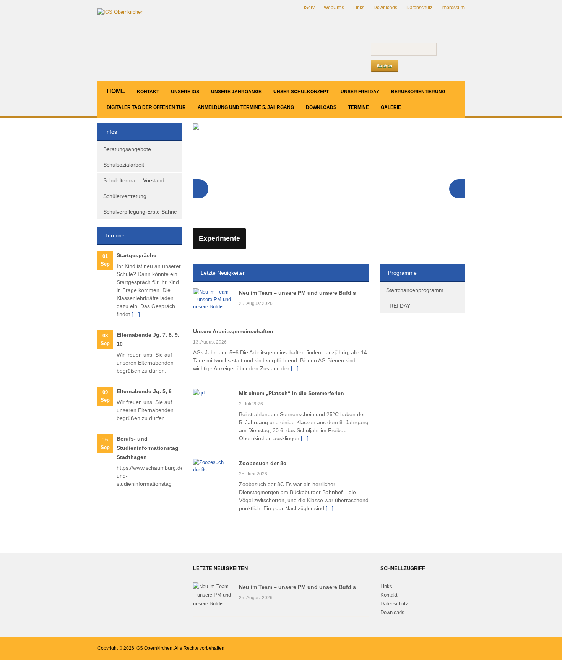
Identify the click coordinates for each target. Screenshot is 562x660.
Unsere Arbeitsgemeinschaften (233, 331)
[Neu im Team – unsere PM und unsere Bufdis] (212, 299)
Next (457, 188)
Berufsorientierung (418, 91)
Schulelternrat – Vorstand (133, 180)
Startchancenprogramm (414, 290)
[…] (136, 314)
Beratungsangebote (127, 149)
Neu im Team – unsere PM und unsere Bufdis (297, 293)
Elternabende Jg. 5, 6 (144, 391)
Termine (358, 107)
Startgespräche (136, 255)
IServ (309, 7)
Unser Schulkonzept (301, 91)
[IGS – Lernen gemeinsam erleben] (120, 12)
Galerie (391, 107)
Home (116, 91)
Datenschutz (419, 7)
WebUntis (334, 7)
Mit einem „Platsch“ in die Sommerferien (291, 393)
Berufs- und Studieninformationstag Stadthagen (148, 448)
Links (358, 7)
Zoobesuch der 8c (262, 463)
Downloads (385, 7)
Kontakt (148, 91)
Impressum (453, 7)
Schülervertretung (124, 196)
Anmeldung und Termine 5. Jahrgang (246, 107)
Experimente (219, 238)
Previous (200, 188)
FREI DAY (398, 306)
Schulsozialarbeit (123, 165)
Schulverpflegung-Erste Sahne (140, 212)
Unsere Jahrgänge (236, 91)
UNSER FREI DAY (360, 91)
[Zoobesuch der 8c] (212, 466)
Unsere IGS (185, 91)
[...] (295, 368)
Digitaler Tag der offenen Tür (146, 107)
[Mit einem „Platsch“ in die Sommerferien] (199, 392)
